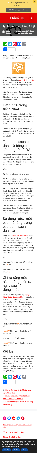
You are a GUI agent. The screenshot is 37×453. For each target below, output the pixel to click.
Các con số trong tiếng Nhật (13, 432)
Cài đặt (24, 450)
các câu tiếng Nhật (20, 236)
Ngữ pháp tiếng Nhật (22, 31)
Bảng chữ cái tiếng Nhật (12, 437)
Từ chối (16, 450)
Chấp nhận (6, 450)
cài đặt (17, 446)
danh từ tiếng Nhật (26, 80)
